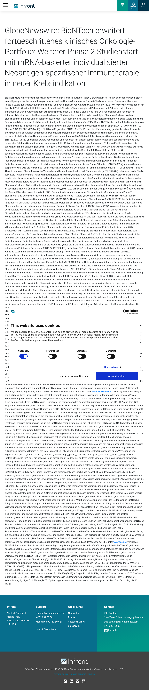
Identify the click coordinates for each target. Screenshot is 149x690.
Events (71, 617)
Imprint (91, 674)
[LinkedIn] (71, 681)
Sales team (74, 626)
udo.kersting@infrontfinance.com (121, 621)
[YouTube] (83, 681)
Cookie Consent (78, 674)
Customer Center (76, 621)
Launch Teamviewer (46, 629)
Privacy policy (61, 674)
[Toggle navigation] (5, 5)
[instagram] (65, 681)
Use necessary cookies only (74, 376)
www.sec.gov (120, 542)
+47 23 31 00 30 (44, 617)
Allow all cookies (116, 376)
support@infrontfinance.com (50, 613)
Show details (111, 367)
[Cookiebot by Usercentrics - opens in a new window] (125, 311)
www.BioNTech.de (101, 391)
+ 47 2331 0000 (112, 626)
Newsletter (73, 613)
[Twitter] (77, 681)
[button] (122, 5)
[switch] (52, 356)
